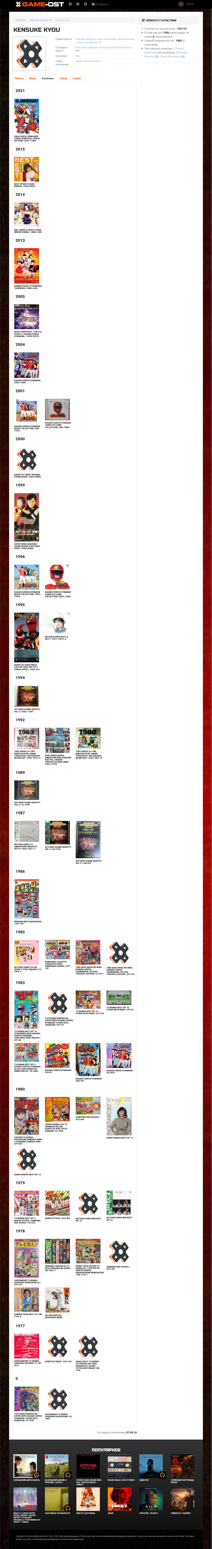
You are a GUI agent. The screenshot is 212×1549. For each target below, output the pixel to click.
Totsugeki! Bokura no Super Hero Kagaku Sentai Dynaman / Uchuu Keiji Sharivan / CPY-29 (59, 1021)
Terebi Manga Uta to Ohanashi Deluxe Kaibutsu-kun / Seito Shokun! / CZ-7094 (56, 1127)
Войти (190, 4)
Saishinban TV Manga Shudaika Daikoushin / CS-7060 (59, 1416)
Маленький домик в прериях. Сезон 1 (56, 1481)
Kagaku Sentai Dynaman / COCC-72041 (27, 381)
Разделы (100, 4)
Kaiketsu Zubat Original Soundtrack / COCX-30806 (27, 476)
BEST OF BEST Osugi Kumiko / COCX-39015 (24, 185)
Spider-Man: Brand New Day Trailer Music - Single (88, 1482)
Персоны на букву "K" (40, 20)
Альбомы (48, 78)
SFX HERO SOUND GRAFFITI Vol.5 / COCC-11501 (27, 710)
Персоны (21, 20)
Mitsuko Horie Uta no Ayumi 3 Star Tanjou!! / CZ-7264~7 (28, 969)
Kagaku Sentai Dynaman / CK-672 (58, 1071)
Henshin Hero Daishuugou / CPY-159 (27, 922)
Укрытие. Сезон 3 (148, 1513)
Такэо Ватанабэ (170, 56)
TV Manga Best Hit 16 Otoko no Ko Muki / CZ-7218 (90, 1012)
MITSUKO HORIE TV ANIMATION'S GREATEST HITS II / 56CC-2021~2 (25, 846)
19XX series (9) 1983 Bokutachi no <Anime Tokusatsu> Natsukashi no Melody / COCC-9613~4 (27, 754)
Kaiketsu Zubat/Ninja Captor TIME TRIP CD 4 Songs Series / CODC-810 (27, 667)
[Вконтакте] (85, 4)
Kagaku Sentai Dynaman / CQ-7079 (119, 1071)
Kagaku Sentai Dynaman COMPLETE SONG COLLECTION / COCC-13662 (58, 594)
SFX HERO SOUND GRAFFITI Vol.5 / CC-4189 (27, 803)
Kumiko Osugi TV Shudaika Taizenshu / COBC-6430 (28, 287)
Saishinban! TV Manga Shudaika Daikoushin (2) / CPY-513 (27, 1282)
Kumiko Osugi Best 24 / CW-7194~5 (28, 1315)
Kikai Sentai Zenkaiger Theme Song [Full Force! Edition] (103, 47)
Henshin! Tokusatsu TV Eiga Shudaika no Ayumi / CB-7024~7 (58, 1268)
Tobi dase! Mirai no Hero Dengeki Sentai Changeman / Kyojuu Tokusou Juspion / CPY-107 (120, 971)
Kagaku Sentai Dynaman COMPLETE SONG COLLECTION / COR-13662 (58, 425)
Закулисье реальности (57, 1513)
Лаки (110, 1513)
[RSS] (78, 4)
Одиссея (143, 1480)
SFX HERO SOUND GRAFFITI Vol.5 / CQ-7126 (58, 848)
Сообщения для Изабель (26, 1480)
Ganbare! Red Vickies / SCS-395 (118, 1268)
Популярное (106, 1450)
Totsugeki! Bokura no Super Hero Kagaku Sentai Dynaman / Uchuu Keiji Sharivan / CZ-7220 (28, 1417)
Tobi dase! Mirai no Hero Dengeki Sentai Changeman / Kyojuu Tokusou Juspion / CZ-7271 (90, 970)
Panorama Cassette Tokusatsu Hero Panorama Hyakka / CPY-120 (58, 965)
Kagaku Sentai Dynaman (88, 61)
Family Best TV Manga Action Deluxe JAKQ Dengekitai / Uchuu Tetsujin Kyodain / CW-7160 (88, 1365)
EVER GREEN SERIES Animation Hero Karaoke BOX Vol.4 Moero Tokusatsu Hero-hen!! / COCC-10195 (58, 759)
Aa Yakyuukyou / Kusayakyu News (53, 1316)
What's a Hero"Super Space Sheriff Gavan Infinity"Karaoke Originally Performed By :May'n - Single (26, 1517)
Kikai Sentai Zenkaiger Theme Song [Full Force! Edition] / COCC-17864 (27, 138)
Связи (63, 78)
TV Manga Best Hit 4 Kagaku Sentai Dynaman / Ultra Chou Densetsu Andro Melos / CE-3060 (27, 1067)
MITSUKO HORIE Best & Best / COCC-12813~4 (56, 638)
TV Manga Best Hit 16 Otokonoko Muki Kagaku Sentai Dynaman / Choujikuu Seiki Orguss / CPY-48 (27, 1035)
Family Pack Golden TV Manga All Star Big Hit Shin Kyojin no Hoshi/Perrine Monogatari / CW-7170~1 (90, 1270)
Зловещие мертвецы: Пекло (182, 1481)
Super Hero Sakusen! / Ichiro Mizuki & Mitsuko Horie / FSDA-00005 (27, 546)
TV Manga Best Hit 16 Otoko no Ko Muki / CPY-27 (120, 1008)
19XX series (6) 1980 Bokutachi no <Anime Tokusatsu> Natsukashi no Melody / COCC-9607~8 (89, 754)
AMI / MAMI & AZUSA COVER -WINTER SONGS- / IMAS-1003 (28, 231)
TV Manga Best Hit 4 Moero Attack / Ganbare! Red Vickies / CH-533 (27, 1220)
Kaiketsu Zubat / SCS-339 (58, 1361)
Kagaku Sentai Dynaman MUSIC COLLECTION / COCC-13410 (27, 594)
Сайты (77, 78)
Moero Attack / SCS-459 (57, 1218)
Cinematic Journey (181, 1513)
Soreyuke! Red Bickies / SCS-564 (88, 1118)
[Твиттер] (70, 4)
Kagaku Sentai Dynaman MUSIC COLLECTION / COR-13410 (27, 428)
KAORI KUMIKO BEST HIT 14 (119, 1138)
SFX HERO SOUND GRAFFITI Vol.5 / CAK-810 (89, 862)
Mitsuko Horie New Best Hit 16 (88, 1220)
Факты (19, 78)
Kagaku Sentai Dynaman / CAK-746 (89, 1080)
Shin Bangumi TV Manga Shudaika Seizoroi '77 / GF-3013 (28, 1363)
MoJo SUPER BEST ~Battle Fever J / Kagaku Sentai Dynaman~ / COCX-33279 (28, 334)
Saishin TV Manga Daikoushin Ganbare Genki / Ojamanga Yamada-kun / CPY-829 (28, 1140)
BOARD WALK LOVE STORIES (121, 1480)
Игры (32, 78)
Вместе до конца (85, 1513)
